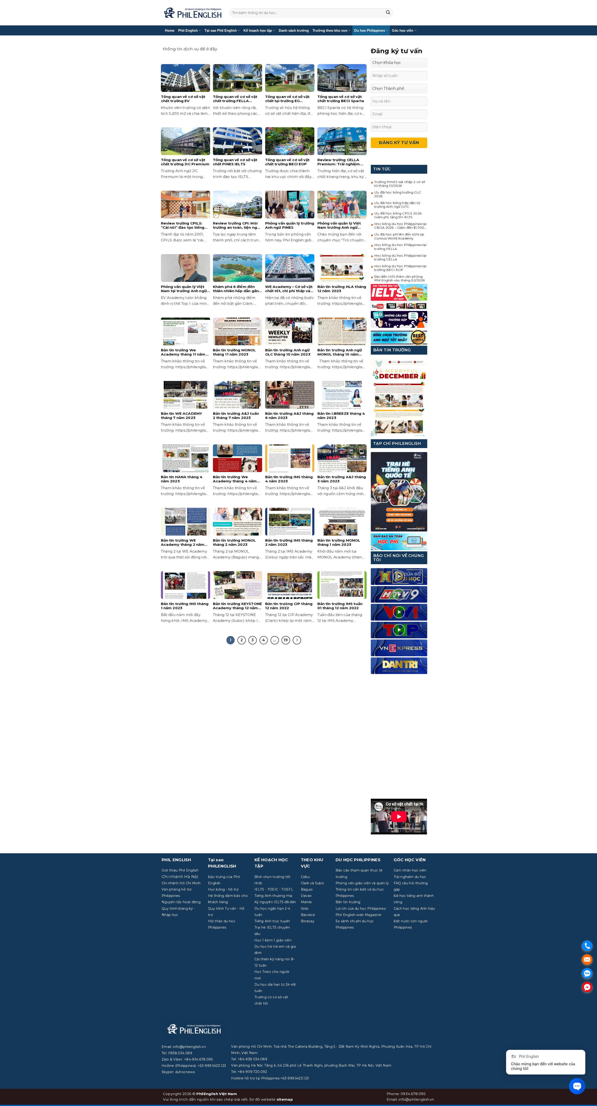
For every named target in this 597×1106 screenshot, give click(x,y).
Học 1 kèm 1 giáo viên (273, 940)
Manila (306, 902)
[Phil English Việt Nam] (192, 13)
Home (169, 30)
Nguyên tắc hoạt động (181, 902)
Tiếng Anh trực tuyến (272, 921)
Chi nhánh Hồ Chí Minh (181, 883)
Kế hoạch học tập (257, 30)
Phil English (188, 30)
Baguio (307, 889)
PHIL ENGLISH (176, 859)
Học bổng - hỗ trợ (223, 889)
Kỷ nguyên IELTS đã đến (275, 902)
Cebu (305, 877)
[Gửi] (388, 13)
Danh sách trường (294, 30)
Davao (306, 896)
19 (286, 640)
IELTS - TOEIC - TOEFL (273, 889)
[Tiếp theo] (297, 640)
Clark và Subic (312, 883)
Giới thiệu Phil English (180, 870)
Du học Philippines (369, 30)
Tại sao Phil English (221, 30)
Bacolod (308, 915)
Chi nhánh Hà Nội (180, 876)
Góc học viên (402, 30)
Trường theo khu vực (329, 30)
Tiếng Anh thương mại (273, 896)
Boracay (307, 921)
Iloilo (305, 908)
